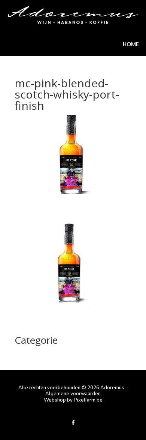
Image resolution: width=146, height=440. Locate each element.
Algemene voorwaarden (73, 393)
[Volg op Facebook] (73, 423)
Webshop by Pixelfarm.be (73, 400)
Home (131, 45)
